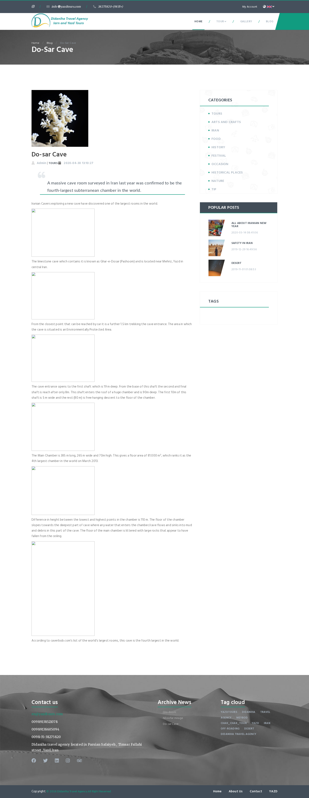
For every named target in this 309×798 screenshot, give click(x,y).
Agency (226, 718)
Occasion (219, 164)
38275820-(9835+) (110, 6)
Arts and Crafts (226, 122)
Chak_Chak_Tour (234, 723)
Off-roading (230, 729)
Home (198, 21)
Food (216, 139)
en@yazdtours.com (47, 714)
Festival (218, 155)
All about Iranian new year (248, 225)
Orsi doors (169, 712)
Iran (215, 130)
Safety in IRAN (242, 243)
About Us (236, 791)
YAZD (273, 791)
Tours (216, 113)
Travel (265, 712)
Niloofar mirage (173, 718)
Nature (217, 181)
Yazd (255, 723)
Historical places (227, 172)
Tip (214, 189)
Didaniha (248, 712)
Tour (220, 21)
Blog (269, 21)
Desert (236, 263)
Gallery (246, 21)
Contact (256, 791)
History (218, 147)
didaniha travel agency (238, 734)
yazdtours (229, 712)
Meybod (242, 718)
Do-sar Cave (68, 42)
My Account (249, 6)
